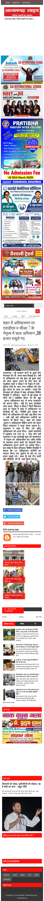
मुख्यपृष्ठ (21, 617)
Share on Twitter (13, 516)
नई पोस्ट (4, 617)
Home (8, 2)
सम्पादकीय (7, 879)
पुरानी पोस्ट (39, 617)
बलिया (22, 875)
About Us (16, 2)
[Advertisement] (24, 37)
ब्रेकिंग (36, 345)
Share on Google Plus (15, 523)
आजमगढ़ (32, 345)
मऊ (30, 875)
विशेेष (36, 875)
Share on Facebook (14, 510)
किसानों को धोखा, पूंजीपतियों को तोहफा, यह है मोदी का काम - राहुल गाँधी (21, 785)
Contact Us (26, 2)
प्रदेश (15, 875)
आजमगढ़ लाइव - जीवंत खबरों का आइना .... (28, 895)
